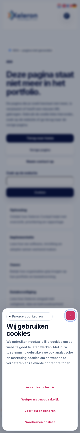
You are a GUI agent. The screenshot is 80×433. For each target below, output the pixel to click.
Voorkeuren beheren (40, 411)
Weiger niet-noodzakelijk (40, 399)
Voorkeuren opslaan (40, 422)
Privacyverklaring (20, 372)
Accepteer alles (40, 387)
